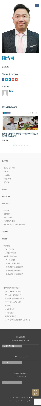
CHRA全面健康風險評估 (13, 291)
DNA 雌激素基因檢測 (13, 270)
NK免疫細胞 (7, 217)
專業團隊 (5, 189)
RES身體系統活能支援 (13, 302)
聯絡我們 (6, 182)
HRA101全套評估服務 (11, 288)
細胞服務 (6, 246)
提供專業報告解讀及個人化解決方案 (17, 320)
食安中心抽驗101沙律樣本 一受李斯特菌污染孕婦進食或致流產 (20, 134)
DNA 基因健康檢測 (13, 263)
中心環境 (6, 175)
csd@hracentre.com (20, 357)
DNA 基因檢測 (10, 260)
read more (6, 140)
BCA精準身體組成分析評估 (14, 298)
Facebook (3, 79)
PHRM (6, 171)
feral (11, 90)
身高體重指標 (9, 309)
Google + (13, 79)
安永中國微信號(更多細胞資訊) (14, 224)
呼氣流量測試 (9, 313)
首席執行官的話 (9, 168)
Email (16, 79)
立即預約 (5, 232)
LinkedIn (10, 79)
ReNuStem (5, 203)
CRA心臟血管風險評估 (13, 295)
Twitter (6, 79)
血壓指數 (8, 305)
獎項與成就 (7, 179)
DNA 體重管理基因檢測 (14, 267)
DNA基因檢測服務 (10, 256)
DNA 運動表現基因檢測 (14, 274)
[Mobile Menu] (37, 5)
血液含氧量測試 (10, 316)
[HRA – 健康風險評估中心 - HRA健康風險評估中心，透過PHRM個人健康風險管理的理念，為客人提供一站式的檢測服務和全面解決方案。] (7, 5)
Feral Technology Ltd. (24, 401)
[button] (13, 145)
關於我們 (5, 161)
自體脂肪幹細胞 (9, 221)
